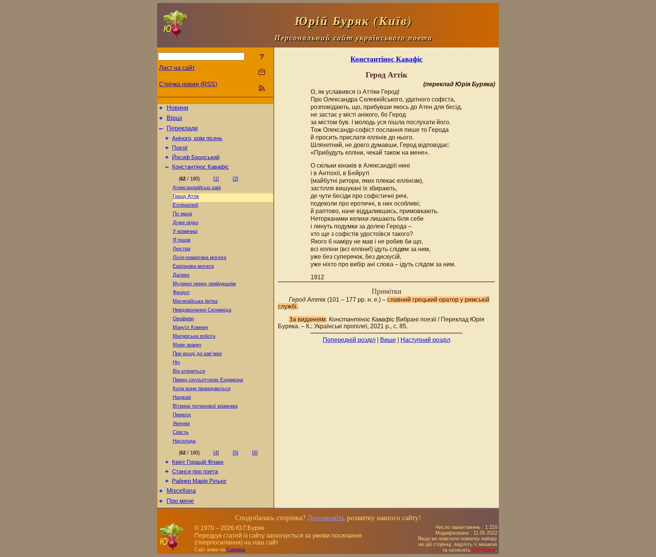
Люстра (181, 249)
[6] (255, 453)
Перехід (182, 415)
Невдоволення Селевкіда (202, 310)
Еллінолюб (185, 205)
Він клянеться (189, 371)
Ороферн (183, 318)
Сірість (181, 432)
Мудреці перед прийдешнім (204, 283)
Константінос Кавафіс (200, 167)
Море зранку (187, 345)
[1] (216, 179)
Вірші (174, 118)
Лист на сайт (177, 68)
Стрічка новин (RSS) (188, 84)
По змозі (182, 214)
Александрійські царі (197, 187)
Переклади (182, 128)
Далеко (181, 275)
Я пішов (182, 240)
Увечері (181, 423)
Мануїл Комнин (190, 327)
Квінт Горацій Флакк (198, 462)
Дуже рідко (185, 222)
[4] (216, 453)
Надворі (182, 397)
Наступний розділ (425, 340)
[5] (235, 453)
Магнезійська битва (195, 301)
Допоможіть (326, 517)
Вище (388, 340)
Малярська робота (194, 336)
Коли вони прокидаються (201, 388)
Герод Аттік (186, 196)
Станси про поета (195, 471)
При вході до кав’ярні (197, 353)
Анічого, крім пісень (197, 138)
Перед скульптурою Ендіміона (208, 380)
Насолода (184, 441)
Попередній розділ (349, 340)
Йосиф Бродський (195, 157)
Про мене (180, 501)
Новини (177, 107)
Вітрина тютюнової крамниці (205, 406)
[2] (235, 179)
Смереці (236, 549)
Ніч (176, 362)
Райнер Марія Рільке (199, 481)
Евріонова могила (193, 266)
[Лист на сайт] (262, 72)
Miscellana (181, 490)
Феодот (181, 292)
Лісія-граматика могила (199, 257)
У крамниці (185, 231)
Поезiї (180, 148)
